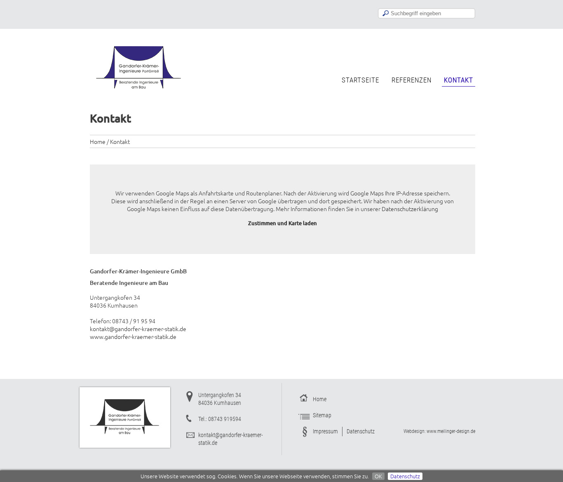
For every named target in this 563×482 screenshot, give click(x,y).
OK (378, 476)
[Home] (139, 93)
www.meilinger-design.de (451, 431)
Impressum (325, 431)
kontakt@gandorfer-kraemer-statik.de (138, 328)
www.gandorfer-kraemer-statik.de (133, 336)
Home (98, 141)
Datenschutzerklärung (410, 209)
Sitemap (322, 415)
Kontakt (458, 80)
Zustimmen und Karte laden (282, 223)
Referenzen (412, 80)
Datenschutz (405, 476)
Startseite (360, 80)
